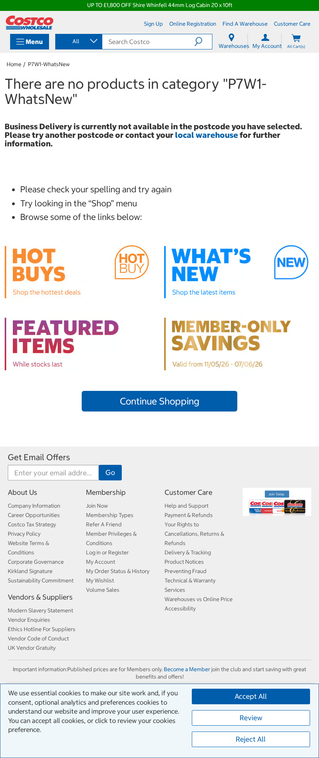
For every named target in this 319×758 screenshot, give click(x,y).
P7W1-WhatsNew (49, 64)
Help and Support (187, 505)
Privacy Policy (24, 533)
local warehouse (207, 135)
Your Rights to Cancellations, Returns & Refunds (194, 534)
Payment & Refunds (189, 515)
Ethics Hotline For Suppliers (41, 629)
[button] (203, 41)
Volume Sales (102, 589)
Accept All (251, 696)
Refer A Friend (104, 524)
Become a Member (187, 669)
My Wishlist (100, 580)
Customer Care (188, 492)
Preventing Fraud (186, 571)
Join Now (97, 505)
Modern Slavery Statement (40, 610)
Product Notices (184, 561)
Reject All (251, 739)
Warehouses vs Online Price (199, 599)
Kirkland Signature (30, 571)
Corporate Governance (36, 561)
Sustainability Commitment (41, 580)
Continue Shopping (159, 401)
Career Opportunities (34, 515)
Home (14, 64)
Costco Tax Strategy (32, 524)
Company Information (34, 505)
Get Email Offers (39, 457)
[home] (29, 23)
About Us (22, 492)
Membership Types (109, 515)
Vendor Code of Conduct (38, 638)
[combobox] (78, 41)
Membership (106, 492)
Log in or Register (107, 552)
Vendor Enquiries (29, 619)
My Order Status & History (117, 571)
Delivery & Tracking (188, 552)
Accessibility (180, 608)
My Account (100, 561)
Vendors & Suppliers (40, 597)
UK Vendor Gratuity (32, 647)
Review (251, 717)
